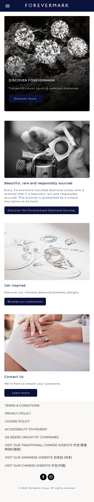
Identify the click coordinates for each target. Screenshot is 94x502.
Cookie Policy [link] (17, 421)
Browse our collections (25, 301)
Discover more (25, 98)
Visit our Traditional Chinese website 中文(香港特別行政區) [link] (46, 447)
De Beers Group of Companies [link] (32, 437)
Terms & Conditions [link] (22, 405)
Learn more (21, 392)
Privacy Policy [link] (18, 413)
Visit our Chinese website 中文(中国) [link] (35, 465)
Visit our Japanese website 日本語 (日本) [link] (38, 457)
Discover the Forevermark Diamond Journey (41, 210)
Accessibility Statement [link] (26, 429)
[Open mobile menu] (7, 6)
